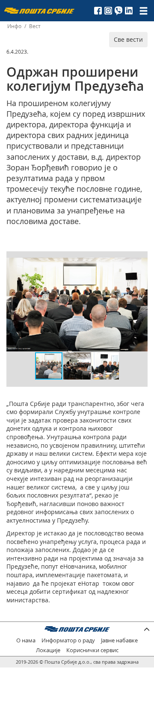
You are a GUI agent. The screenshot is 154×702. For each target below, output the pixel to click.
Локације (48, 650)
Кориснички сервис (92, 650)
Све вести (128, 39)
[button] (140, 265)
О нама (26, 640)
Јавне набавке (119, 640)
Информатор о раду (68, 640)
